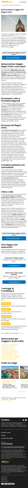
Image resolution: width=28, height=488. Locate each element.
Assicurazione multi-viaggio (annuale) (14, 273)
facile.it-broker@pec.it (5, 472)
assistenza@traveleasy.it (6, 458)
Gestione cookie (4, 478)
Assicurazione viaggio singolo (14, 258)
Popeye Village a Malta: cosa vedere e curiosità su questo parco (9, 382)
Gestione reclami (4, 481)
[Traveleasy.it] (7, 2)
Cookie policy (4, 476)
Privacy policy (4, 479)
